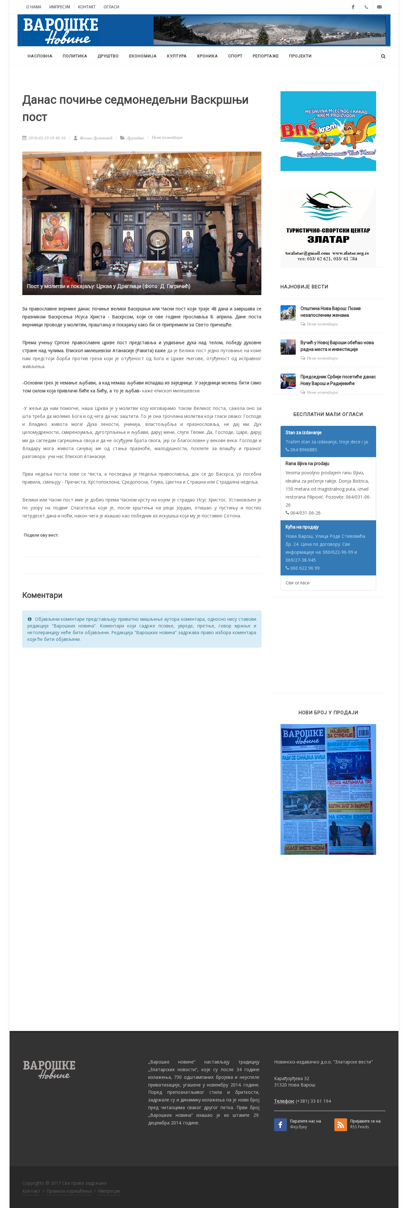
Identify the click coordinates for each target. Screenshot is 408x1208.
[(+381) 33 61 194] (366, 7)
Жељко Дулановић (96, 138)
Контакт (87, 7)
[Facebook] (353, 7)
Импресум (59, 7)
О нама (33, 7)
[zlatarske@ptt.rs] (379, 7)
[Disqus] (141, 733)
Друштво (135, 138)
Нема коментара (167, 137)
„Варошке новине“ (171, 1062)
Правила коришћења (69, 1191)
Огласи (111, 7)
